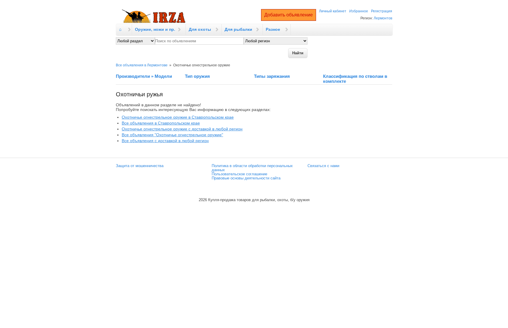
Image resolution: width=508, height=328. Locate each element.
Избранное (358, 11)
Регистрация (381, 11)
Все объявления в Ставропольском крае (161, 123)
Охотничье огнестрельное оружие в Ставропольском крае (178, 117)
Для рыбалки (238, 29)
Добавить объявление (288, 14)
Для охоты (200, 29)
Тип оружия (197, 76)
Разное (273, 29)
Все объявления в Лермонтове (142, 65)
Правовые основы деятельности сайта (246, 178)
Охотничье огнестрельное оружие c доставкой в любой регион (182, 129)
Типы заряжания (272, 76)
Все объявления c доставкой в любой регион (165, 140)
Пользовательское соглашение (239, 174)
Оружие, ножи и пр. (155, 29)
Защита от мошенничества (139, 166)
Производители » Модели (144, 76)
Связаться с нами (323, 166)
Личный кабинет (332, 11)
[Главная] (154, 16)
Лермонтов (383, 18)
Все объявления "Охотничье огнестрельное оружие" (172, 134)
